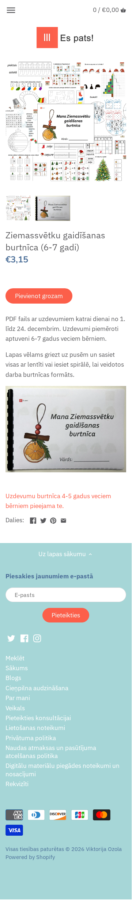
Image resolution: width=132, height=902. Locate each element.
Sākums (16, 668)
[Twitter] (11, 638)
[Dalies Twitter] (43, 519)
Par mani (17, 698)
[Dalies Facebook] (33, 519)
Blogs (13, 678)
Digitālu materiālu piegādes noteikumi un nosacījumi (62, 770)
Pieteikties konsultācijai (38, 718)
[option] (18, 208)
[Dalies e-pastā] (63, 519)
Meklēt (14, 658)
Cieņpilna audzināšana (36, 688)
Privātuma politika (30, 738)
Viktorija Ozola (104, 848)
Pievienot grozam (39, 296)
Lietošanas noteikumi (35, 728)
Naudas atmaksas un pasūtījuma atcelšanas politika (50, 752)
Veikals (15, 708)
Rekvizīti (17, 784)
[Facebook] (24, 638)
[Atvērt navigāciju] (10, 10)
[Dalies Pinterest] (53, 519)
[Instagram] (37, 638)
